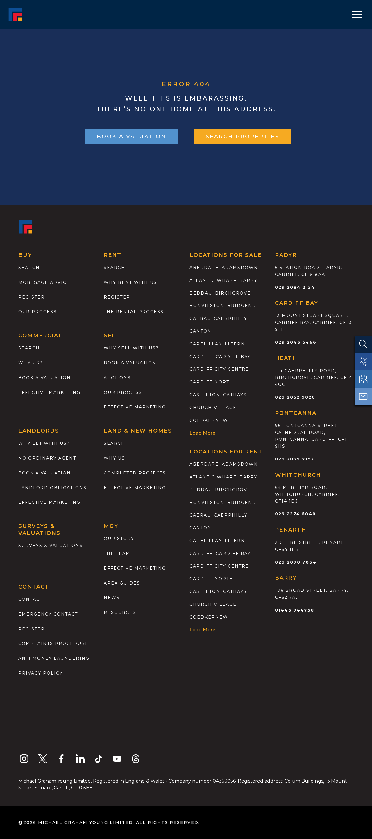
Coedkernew (208, 420)
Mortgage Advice (44, 282)
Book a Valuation (130, 362)
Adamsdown (240, 267)
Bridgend (241, 305)
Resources (120, 612)
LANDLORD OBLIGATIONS (52, 487)
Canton (200, 331)
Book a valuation (44, 377)
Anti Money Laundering (54, 658)
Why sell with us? (131, 348)
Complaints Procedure (53, 643)
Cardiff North (211, 382)
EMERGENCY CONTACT (48, 614)
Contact (30, 599)
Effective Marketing (49, 392)
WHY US (114, 458)
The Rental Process (134, 311)
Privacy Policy (40, 673)
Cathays (235, 394)
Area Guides (122, 583)
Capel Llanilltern (217, 344)
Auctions (117, 377)
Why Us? (30, 362)
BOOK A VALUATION (131, 136)
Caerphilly (230, 318)
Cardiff (201, 356)
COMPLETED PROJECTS (135, 473)
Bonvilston (206, 305)
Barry (248, 280)
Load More (202, 433)
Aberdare (204, 267)
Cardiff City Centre (219, 369)
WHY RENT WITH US (130, 282)
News (112, 597)
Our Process (37, 311)
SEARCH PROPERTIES (242, 136)
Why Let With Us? (44, 443)
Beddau (200, 293)
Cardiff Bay (233, 356)
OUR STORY (119, 538)
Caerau (200, 318)
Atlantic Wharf (213, 280)
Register (31, 297)
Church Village (213, 407)
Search (29, 267)
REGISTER (31, 629)
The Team (117, 553)
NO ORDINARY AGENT (47, 458)
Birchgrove (233, 293)
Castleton (204, 394)
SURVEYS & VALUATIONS (50, 545)
